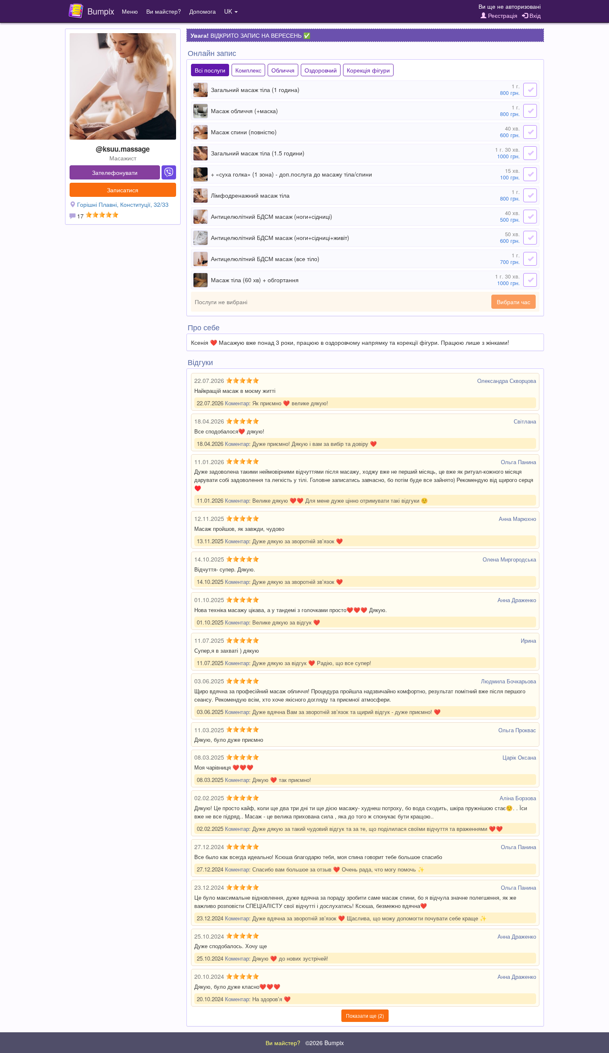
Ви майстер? (163, 11)
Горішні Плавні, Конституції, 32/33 (123, 204)
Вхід (534, 15)
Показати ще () (365, 1015)
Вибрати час (513, 302)
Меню (130, 11)
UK (229, 11)
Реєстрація (501, 15)
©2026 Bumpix (324, 1042)
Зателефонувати (115, 172)
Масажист (122, 158)
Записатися (122, 190)
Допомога (202, 11)
